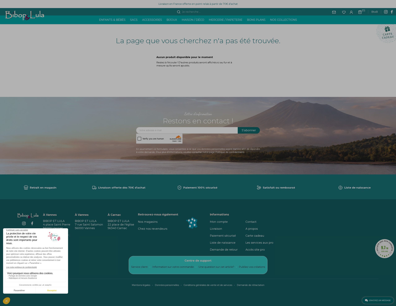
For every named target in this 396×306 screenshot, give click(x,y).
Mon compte (219, 222)
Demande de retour (224, 249)
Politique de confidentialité (229, 152)
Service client (139, 266)
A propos (251, 228)
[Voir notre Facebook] (392, 12)
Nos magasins (148, 222)
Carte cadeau (254, 235)
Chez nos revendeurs (152, 228)
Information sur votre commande (173, 266)
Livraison (216, 228)
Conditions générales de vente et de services (208, 285)
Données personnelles (167, 285)
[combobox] (200, 12)
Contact (250, 222)
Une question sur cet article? (216, 266)
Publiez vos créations (252, 266)
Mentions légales (141, 285)
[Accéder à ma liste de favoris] (344, 12)
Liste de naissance (222, 242)
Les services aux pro (259, 242)
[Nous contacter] (334, 12)
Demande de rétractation (250, 285)
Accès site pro (255, 249)
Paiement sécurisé (223, 235)
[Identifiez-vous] (351, 12)
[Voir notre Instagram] (386, 12)
